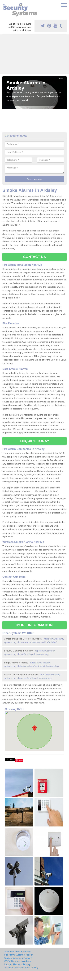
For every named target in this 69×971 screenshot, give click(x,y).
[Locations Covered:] (3, 5)
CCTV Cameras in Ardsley (17, 961)
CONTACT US (34, 257)
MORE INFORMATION (34, 625)
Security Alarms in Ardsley (17, 951)
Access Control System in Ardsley (21, 967)
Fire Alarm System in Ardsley (18, 954)
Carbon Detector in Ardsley (18, 958)
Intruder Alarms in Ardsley (17, 964)
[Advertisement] (34, 54)
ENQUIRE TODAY (34, 441)
